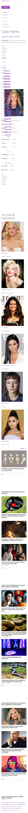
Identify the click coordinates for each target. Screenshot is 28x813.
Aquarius (12, 128)
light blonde (6, 105)
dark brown (6, 100)
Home (4, 21)
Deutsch (14, 802)
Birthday (5, 15)
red (4, 113)
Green (11, 166)
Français (3, 804)
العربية (19, 808)
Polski (9, 806)
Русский (3, 808)
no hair (5, 111)
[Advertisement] (14, 199)
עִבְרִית (12, 808)
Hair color (23, 42)
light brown (6, 108)
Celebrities (6, 12)
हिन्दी (7, 804)
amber (5, 81)
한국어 (23, 804)
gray (4, 103)
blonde (5, 92)
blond (4, 89)
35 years (12, 124)
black (4, 87)
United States (13, 132)
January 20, (13, 120)
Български (4, 802)
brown (4, 95)
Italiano (15, 804)
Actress (4, 36)
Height (3, 42)
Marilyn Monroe (5, 289)
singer (11, 36)
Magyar (11, 804)
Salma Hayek (5, 327)
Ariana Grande (5, 441)
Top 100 (5, 17)
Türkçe (8, 808)
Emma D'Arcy (5, 403)
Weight (7, 42)
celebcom (5, 1)
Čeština (10, 802)
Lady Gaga (4, 253)
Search (6, 7)
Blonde (12, 170)
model (17, 36)
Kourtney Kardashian (7, 365)
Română (19, 806)
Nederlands (4, 806)
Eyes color (17, 42)
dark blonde (6, 97)
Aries (4, 65)
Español (23, 802)
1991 (18, 120)
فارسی (15, 808)
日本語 (19, 804)
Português (14, 806)
